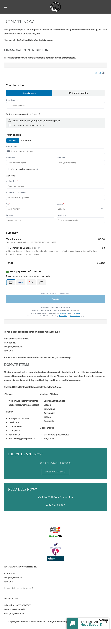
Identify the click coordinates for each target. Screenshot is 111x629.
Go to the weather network (55, 463)
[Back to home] (55, 7)
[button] (5, 7)
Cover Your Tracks (55, 472)
